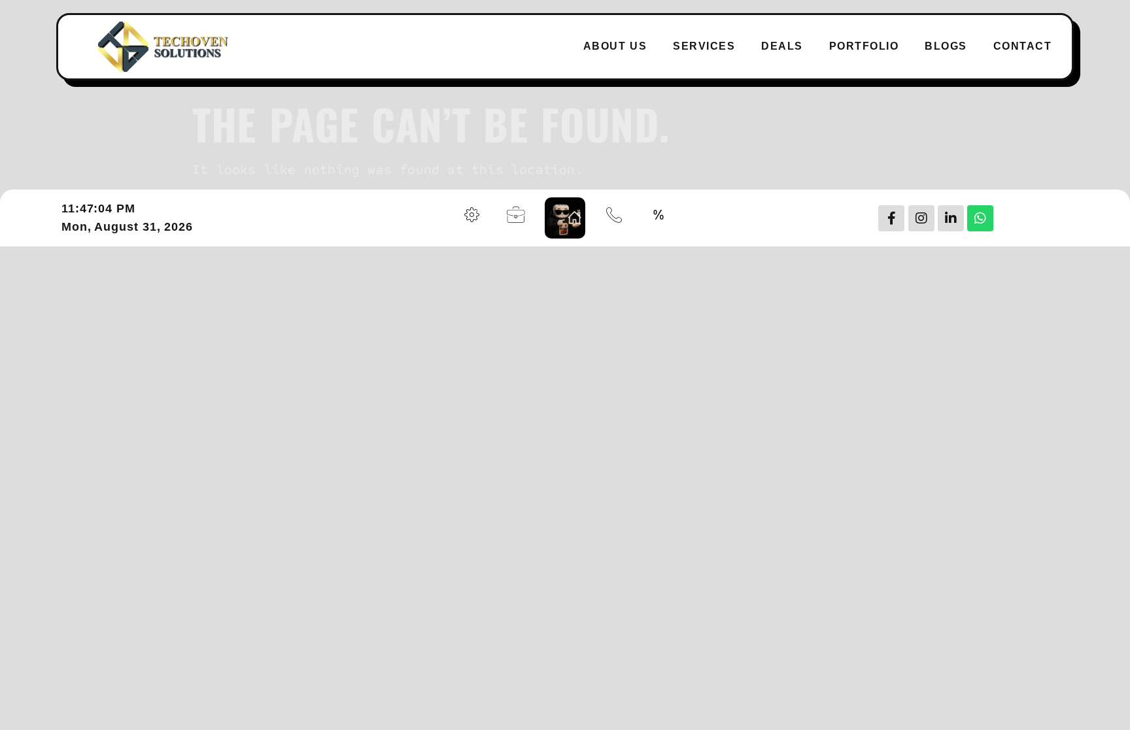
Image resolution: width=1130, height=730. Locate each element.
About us (615, 46)
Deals (782, 46)
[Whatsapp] (980, 218)
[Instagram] (921, 218)
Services (704, 46)
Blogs (946, 46)
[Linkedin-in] (951, 218)
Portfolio (864, 46)
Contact (1022, 46)
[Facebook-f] (891, 218)
